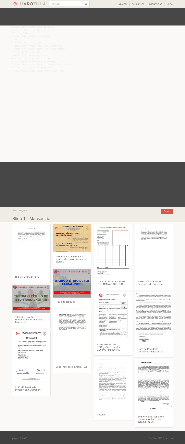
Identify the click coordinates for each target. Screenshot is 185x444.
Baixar (167, 211)
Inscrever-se (155, 4)
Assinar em (138, 4)
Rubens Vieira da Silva (27, 277)
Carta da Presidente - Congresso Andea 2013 (150, 350)
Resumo (101, 414)
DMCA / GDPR (157, 438)
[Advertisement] (92, 16)
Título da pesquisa (65, 301)
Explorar (122, 4)
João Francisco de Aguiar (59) (71, 366)
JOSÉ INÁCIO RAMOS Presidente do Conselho (150, 283)
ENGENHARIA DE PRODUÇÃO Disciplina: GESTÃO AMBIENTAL (109, 347)
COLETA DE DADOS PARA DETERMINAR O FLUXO (111, 283)
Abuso (169, 438)
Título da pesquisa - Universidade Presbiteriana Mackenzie (29, 319)
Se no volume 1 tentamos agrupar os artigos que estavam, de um (151, 419)
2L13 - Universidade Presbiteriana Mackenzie (28, 388)
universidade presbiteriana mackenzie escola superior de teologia (71, 259)
